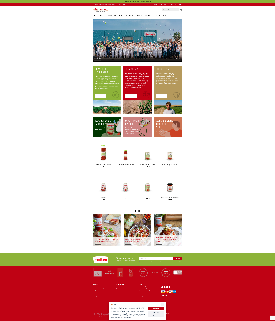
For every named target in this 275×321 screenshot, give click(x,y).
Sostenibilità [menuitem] (149, 15)
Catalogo (118, 290)
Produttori (118, 295)
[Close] (162, 304)
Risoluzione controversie (144, 290)
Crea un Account (166, 4)
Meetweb (101, 301)
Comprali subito (129, 133)
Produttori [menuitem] (123, 15)
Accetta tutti (156, 308)
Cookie (140, 295)
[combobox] (170, 9)
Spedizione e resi (143, 288)
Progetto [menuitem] (139, 15)
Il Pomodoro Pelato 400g (147, 164)
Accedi (155, 4)
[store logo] (100, 10)
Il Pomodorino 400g (148, 196)
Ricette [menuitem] (158, 15)
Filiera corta (119, 292)
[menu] (137, 15)
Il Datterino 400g (125, 196)
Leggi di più (100, 96)
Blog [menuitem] (164, 15)
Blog (117, 301)
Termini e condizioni (143, 286)
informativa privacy (161, 261)
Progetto (118, 297)
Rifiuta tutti (155, 312)
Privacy (140, 292)
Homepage (118, 286)
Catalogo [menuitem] (102, 15)
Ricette (117, 299)
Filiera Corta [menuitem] (112, 15)
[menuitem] (95, 15)
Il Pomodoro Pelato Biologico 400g (169, 165)
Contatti (141, 297)
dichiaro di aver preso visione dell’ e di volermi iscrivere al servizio (160, 261)
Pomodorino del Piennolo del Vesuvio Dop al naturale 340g (169, 196)
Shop (117, 288)
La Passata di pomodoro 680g (103, 164)
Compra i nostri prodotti (102, 131)
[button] (179, 4)
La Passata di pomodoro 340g (125, 164)
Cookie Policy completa (125, 317)
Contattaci (150, 4)
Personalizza (156, 315)
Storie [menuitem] (131, 15)
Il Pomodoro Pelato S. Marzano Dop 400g (103, 196)
